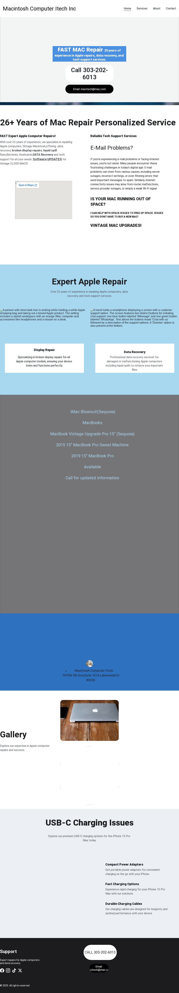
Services (142, 8)
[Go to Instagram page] (8, 970)
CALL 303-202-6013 (100, 952)
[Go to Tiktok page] (14, 970)
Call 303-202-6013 (89, 74)
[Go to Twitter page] (20, 970)
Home (127, 8)
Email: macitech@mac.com (89, 89)
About (156, 8)
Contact (171, 8)
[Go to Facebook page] (2, 970)
